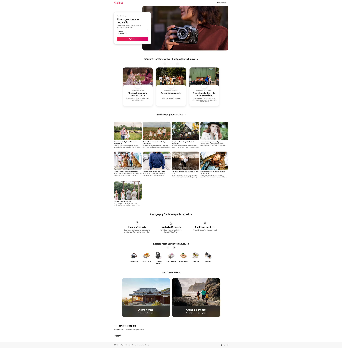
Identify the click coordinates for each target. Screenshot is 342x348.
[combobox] (132, 33)
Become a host (222, 3)
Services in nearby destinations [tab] (135, 329)
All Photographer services (169, 114)
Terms (134, 345)
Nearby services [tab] (118, 329)
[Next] (174, 247)
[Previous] (167, 247)
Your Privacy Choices (143, 345)
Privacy (128, 345)
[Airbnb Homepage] (118, 3)
